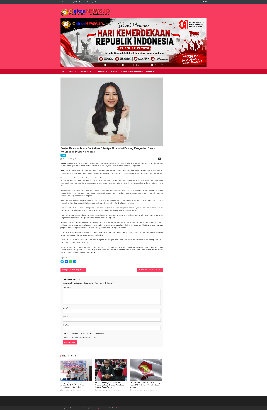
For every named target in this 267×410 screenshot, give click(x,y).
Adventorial (151, 72)
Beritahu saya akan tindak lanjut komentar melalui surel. (84, 333)
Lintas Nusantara (87, 72)
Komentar (67, 288)
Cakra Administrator (81, 159)
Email (65, 316)
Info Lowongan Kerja (92, 2)
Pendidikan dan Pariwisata (132, 72)
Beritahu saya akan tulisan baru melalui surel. (80, 338)
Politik (63, 155)
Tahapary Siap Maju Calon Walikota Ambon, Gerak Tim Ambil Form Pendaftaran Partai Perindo (73, 385)
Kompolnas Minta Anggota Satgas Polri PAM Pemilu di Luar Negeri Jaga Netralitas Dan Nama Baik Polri (74, 270)
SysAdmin (100, 408)
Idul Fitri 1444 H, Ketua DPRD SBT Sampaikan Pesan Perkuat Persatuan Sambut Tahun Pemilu (109, 385)
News (71, 72)
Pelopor (114, 72)
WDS (117, 408)
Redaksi (81, 2)
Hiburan (101, 72)
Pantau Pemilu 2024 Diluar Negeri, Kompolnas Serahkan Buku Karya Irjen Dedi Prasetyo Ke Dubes (151, 270)
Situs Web (66, 325)
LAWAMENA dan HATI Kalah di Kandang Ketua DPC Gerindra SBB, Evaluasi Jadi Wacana (145, 385)
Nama (65, 308)
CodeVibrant (92, 408)
